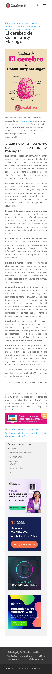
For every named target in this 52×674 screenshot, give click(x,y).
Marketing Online (15, 456)
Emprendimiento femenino (20, 452)
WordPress (14, 464)
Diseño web (13, 461)
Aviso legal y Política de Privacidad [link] (24, 652)
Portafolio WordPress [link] (35, 659)
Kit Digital (12, 448)
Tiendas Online (16, 468)
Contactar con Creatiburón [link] (20, 655)
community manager (27, 121)
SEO (11, 472)
